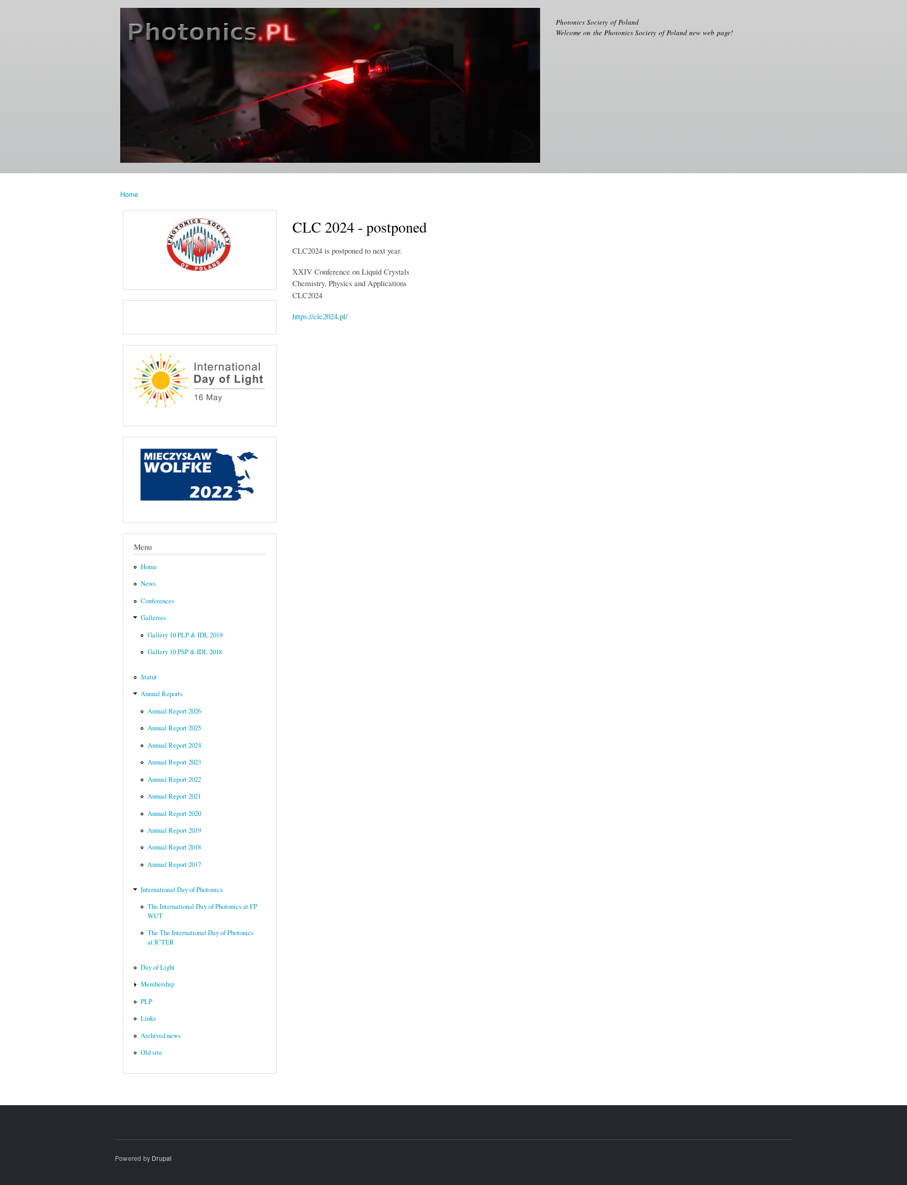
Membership (157, 984)
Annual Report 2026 (174, 711)
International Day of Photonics (182, 889)
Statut (149, 677)
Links (148, 1018)
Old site (151, 1052)
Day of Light (158, 967)
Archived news (161, 1035)
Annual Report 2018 (174, 847)
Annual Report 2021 (174, 796)
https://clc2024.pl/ (319, 316)
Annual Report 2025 (174, 727)
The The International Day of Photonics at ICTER (200, 937)
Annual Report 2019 (174, 830)
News (148, 583)
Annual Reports (162, 693)
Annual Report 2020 (174, 813)
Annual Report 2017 (174, 864)
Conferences (157, 600)
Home (129, 194)
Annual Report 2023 (174, 762)
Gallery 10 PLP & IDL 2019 (185, 635)
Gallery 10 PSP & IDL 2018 (184, 651)
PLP (146, 1001)
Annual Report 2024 (174, 745)
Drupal (162, 1157)
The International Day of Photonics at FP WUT (202, 911)
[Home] (331, 86)
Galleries (153, 617)
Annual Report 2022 (174, 779)
